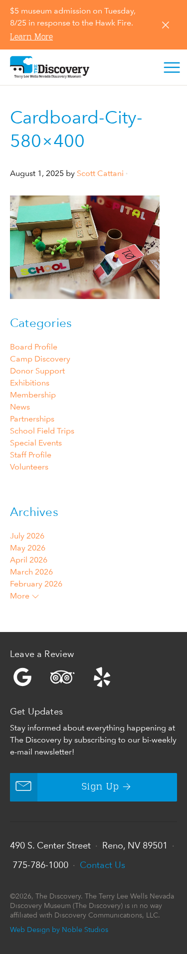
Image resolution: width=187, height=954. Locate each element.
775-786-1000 (40, 865)
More (20, 595)
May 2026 (27, 547)
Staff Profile (30, 455)
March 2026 (31, 571)
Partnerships (32, 419)
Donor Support (37, 371)
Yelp (93, 677)
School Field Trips (42, 431)
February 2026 (36, 583)
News (20, 407)
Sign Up (100, 787)
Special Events (36, 443)
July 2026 (27, 535)
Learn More (31, 38)
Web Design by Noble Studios (59, 929)
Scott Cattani (100, 173)
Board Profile (33, 347)
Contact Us (102, 865)
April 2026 (28, 559)
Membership (33, 395)
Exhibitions (29, 383)
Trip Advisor (62, 677)
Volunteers (29, 467)
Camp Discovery (40, 359)
